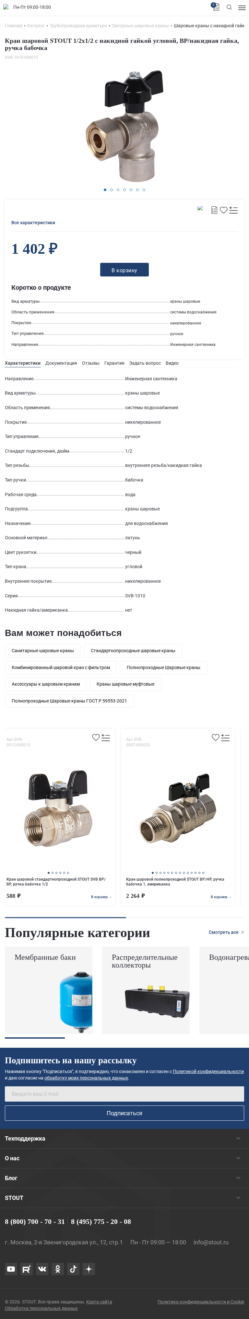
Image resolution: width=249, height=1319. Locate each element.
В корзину (100, 897)
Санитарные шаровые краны (43, 650)
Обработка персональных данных (41, 1308)
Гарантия (114, 363)
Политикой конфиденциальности (208, 1071)
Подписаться (124, 1113)
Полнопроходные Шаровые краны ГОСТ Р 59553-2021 (69, 700)
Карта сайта (99, 1301)
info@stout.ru (211, 1242)
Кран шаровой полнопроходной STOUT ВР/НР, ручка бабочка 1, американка (175, 881)
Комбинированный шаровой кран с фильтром (61, 667)
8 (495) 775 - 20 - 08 (101, 1221)
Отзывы (91, 363)
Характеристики (23, 363)
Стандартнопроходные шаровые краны (133, 650)
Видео (172, 363)
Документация (61, 363)
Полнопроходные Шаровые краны (163, 667)
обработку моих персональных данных (86, 1078)
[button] (105, 190)
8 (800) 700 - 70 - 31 (35, 1221)
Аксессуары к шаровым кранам (46, 684)
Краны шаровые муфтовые (125, 684)
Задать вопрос (145, 363)
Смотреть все (224, 932)
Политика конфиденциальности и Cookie (201, 1301)
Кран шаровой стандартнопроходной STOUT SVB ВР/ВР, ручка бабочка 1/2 (56, 881)
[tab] (23, 363)
